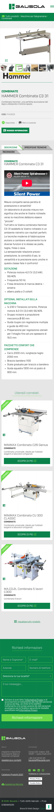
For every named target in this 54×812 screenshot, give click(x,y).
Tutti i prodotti (10, 16)
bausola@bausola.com (39, 760)
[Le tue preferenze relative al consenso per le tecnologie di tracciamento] (49, 807)
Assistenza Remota (12, 784)
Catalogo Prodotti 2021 (12, 775)
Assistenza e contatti (11, 760)
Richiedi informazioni (27, 717)
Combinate (7, 19)
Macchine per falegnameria (33, 16)
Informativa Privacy (34, 700)
